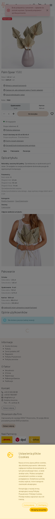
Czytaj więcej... (29, 505)
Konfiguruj (42, 505)
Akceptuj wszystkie (38, 510)
